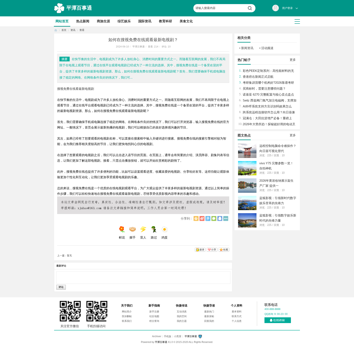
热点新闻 (82, 21)
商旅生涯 (103, 21)
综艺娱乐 (124, 21)
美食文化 (186, 21)
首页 (55, 30)
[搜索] (251, 8)
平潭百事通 (79, 8)
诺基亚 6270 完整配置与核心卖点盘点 (268, 94)
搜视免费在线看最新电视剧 (75, 88)
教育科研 (165, 21)
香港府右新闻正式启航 (258, 76)
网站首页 (62, 21)
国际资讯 (144, 21)
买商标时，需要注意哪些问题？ (264, 88)
